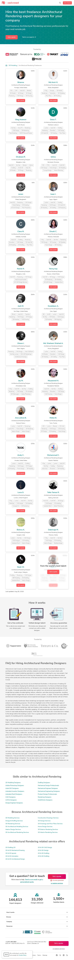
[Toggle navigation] (4, 3)
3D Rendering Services (13, 823)
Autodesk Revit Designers (14, 794)
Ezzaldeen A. (53, 306)
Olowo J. (20, 343)
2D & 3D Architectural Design (15, 859)
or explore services (57, 883)
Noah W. (20, 567)
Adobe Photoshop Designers (15, 785)
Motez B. (53, 418)
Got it (6, 954)
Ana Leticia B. (21, 418)
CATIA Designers (11, 800)
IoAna (53, 157)
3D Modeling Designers (13, 782)
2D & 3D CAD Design (45, 847)
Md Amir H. (53, 82)
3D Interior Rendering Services (48, 832)
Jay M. (20, 381)
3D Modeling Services (12, 818)
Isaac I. (53, 194)
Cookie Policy (22, 955)
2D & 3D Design (43, 850)
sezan (20, 194)
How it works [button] (10, 912)
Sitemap (45, 955)
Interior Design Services (13, 829)
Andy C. (20, 455)
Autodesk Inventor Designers (15, 791)
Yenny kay (53, 269)
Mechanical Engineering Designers (49, 791)
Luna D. (21, 492)
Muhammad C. (53, 455)
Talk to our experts (28, 37)
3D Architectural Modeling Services (17, 826)
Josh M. (21, 306)
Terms (39, 955)
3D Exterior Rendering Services (48, 829)
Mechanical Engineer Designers (48, 788)
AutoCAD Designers (12, 788)
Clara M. (20, 231)
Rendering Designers (44, 797)
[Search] (60, 3)
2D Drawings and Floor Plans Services (50, 823)
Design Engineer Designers (14, 803)
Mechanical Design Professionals (48, 785)
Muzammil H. (53, 381)
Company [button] (9, 921)
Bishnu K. (21, 530)
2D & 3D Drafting (43, 853)
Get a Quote (67, 3)
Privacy (34, 955)
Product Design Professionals (47, 794)
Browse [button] (8, 917)
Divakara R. (21, 157)
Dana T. (53, 120)
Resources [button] (9, 926)
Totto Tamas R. (53, 492)
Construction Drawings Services (48, 818)
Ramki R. (21, 269)
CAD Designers (11, 797)
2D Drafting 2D (10, 847)
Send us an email (31, 879)
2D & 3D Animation (12, 856)
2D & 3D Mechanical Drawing (15, 850)
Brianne (21, 82)
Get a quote (11, 37)
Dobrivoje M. (53, 530)
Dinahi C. (53, 231)
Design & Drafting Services (14, 821)
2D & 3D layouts (11, 853)
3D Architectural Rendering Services (17, 832)
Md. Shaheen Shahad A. (53, 343)
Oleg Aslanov (20, 120)
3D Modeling (13, 65)
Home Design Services (45, 826)
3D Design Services (44, 821)
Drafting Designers (44, 782)
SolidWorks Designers (45, 800)
